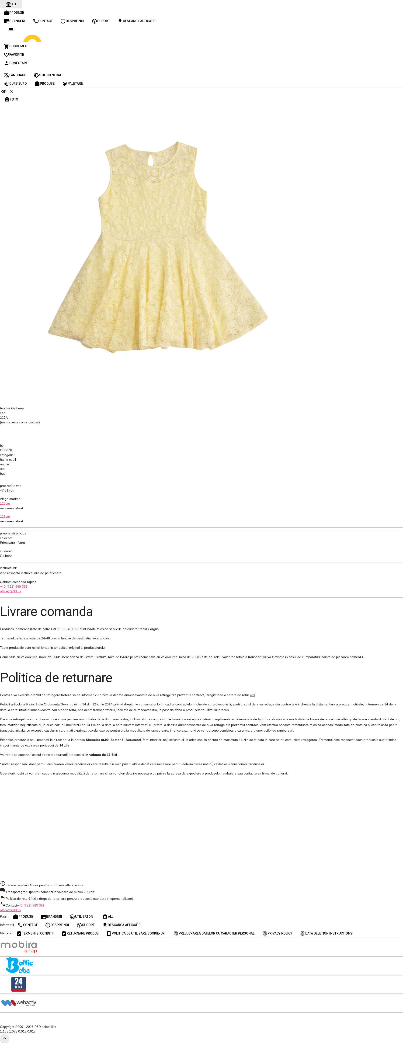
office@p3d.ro (10, 591)
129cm (5, 516)
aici (252, 695)
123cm (5, 503)
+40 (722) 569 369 (14, 586)
